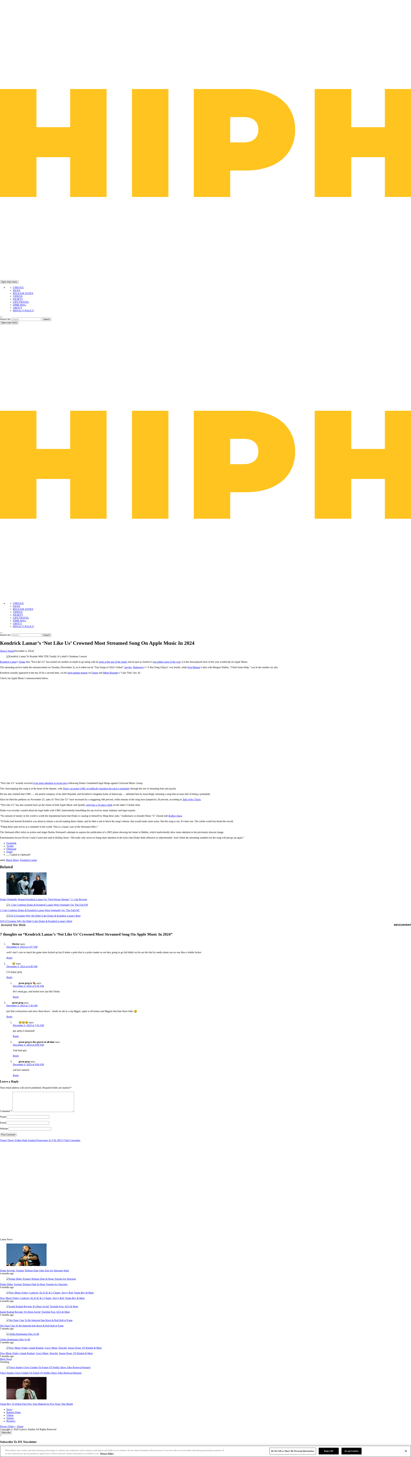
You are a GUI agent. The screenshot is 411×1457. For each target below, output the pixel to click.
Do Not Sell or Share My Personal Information (292, 1451)
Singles (10, 1418)
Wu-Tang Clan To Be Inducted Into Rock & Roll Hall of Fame (32, 1325)
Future (95, 672)
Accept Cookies (351, 1451)
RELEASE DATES (23, 293)
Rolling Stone (175, 815)
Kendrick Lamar (8, 661)
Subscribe (6, 1432)
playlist (127, 667)
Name (3, 1116)
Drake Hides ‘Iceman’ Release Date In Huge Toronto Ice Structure (33, 1284)
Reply (9, 957)
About (20, 1426)
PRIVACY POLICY (23, 310)
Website (4, 1128)
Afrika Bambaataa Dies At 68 (15, 1339)
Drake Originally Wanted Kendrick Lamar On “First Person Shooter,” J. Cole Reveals (43, 899)
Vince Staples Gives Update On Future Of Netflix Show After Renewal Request (40, 1373)
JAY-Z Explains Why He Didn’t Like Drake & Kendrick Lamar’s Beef (36, 921)
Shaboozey (138, 667)
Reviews (10, 1421)
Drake (22, 661)
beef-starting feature (78, 672)
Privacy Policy (7, 1426)
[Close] (405, 1451)
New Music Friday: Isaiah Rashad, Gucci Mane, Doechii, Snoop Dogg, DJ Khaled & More (46, 1353)
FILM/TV (18, 299)
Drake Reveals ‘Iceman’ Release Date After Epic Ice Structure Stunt (34, 1270)
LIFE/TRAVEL (21, 302)
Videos (9, 1415)
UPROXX (18, 287)
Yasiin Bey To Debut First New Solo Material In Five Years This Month (36, 1404)
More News (6, 1359)
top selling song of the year (166, 661)
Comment (6, 1111)
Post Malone (194, 667)
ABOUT (17, 307)
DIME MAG (19, 304)
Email (3, 1122)
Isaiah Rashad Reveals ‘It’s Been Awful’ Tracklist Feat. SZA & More (35, 1312)
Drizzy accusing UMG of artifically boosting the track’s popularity (96, 788)
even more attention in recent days (50, 783)
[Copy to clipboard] (7, 855)
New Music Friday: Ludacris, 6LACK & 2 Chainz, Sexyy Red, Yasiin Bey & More (42, 1298)
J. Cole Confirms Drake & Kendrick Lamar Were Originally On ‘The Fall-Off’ (40, 910)
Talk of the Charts (192, 799)
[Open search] (1, 316)
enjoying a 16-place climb (99, 805)
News (9, 1409)
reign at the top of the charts (113, 661)
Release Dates (13, 1412)
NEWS (16, 290)
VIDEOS (17, 296)
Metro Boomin (110, 672)
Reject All (328, 1451)
